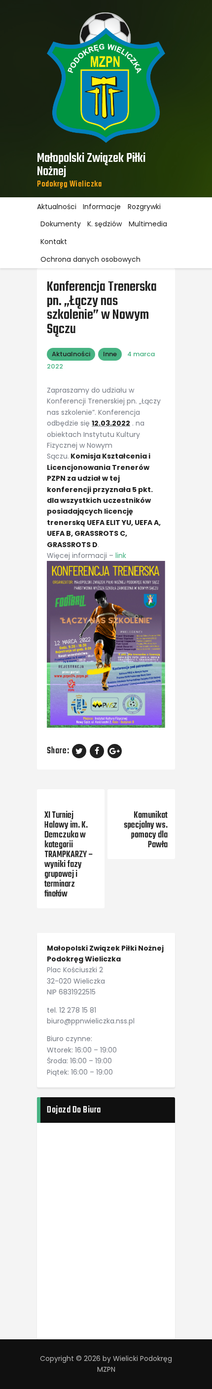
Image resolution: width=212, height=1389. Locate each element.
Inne (110, 354)
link (121, 555)
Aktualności (71, 354)
